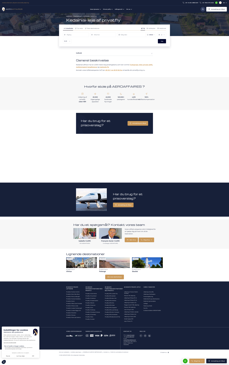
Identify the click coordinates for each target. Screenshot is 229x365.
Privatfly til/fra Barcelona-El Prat (112, 316)
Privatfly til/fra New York (110, 298)
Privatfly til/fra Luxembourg (111, 309)
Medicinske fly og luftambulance (151, 298)
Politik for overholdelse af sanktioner (119, 352)
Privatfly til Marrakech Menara (93, 312)
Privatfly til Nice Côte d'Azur (73, 294)
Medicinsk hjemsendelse (149, 301)
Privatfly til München (71, 312)
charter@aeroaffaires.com (130, 340)
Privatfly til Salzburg (90, 309)
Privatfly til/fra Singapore (111, 307)
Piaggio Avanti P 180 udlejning (131, 305)
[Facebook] (141, 335)
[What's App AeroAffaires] (216, 2)
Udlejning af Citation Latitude (131, 312)
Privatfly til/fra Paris (109, 303)
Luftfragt (145, 303)
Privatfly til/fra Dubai (110, 305)
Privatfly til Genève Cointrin (73, 292)
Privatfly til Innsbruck (91, 298)
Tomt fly (145, 308)
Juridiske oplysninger (76, 352)
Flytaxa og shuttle (147, 305)
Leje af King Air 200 (129, 309)
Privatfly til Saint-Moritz (91, 293)
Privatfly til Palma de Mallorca (73, 317)
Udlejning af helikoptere (149, 294)
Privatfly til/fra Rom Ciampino (112, 312)
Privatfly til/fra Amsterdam (111, 314)
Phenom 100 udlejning (129, 295)
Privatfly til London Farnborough (74, 308)
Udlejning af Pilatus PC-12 (130, 298)
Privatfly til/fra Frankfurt (110, 300)
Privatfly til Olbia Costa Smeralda (74, 303)
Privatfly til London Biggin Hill (73, 310)
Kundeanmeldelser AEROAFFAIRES (152, 310)
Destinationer (77, 16)
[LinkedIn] (220, 2)
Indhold (79, 53)
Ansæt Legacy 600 (128, 319)
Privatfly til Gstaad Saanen (92, 300)
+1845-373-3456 (130, 335)
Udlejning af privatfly (148, 292)
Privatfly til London (90, 319)
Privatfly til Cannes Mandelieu (73, 298)
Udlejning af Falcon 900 (130, 316)
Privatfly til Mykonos (90, 305)
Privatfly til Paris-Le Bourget (73, 296)
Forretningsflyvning (148, 296)
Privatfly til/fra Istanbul (110, 296)
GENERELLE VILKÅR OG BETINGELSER (92, 352)
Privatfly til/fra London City (111, 293)
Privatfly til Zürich (70, 301)
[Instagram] (145, 335)
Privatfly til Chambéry (91, 314)
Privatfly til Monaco (70, 315)
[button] (216, 9)
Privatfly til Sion (89, 307)
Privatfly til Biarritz (90, 303)
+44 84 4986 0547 (130, 336)
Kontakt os (106, 352)
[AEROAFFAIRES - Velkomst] (12, 9)
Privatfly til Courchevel (91, 296)
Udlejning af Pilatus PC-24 (130, 300)
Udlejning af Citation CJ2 (130, 302)
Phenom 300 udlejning (129, 307)
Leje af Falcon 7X (128, 321)
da (224, 2)
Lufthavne (86, 16)
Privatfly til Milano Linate (72, 305)
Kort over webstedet (64, 352)
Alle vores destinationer (114, 277)
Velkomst (69, 16)
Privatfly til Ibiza (89, 316)
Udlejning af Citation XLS (130, 314)
